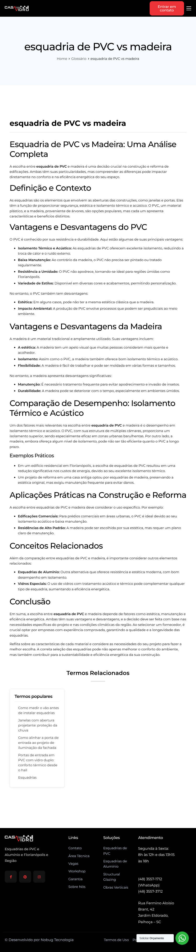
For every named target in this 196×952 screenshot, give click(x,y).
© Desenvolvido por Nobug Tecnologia (39, 939)
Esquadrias (27, 777)
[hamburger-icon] (188, 8)
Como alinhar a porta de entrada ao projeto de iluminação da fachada (38, 743)
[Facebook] (11, 877)
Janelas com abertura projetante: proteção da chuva (37, 725)
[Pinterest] (25, 877)
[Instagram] (39, 877)
